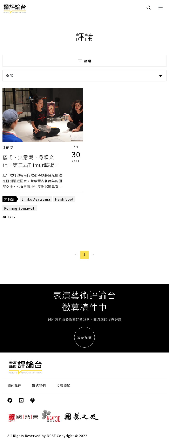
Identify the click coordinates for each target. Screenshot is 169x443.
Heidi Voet (64, 199)
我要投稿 (84, 337)
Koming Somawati (20, 208)
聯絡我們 (39, 385)
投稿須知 (63, 385)
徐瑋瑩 (8, 147)
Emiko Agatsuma (35, 199)
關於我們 (14, 385)
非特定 (9, 199)
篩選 (88, 60)
